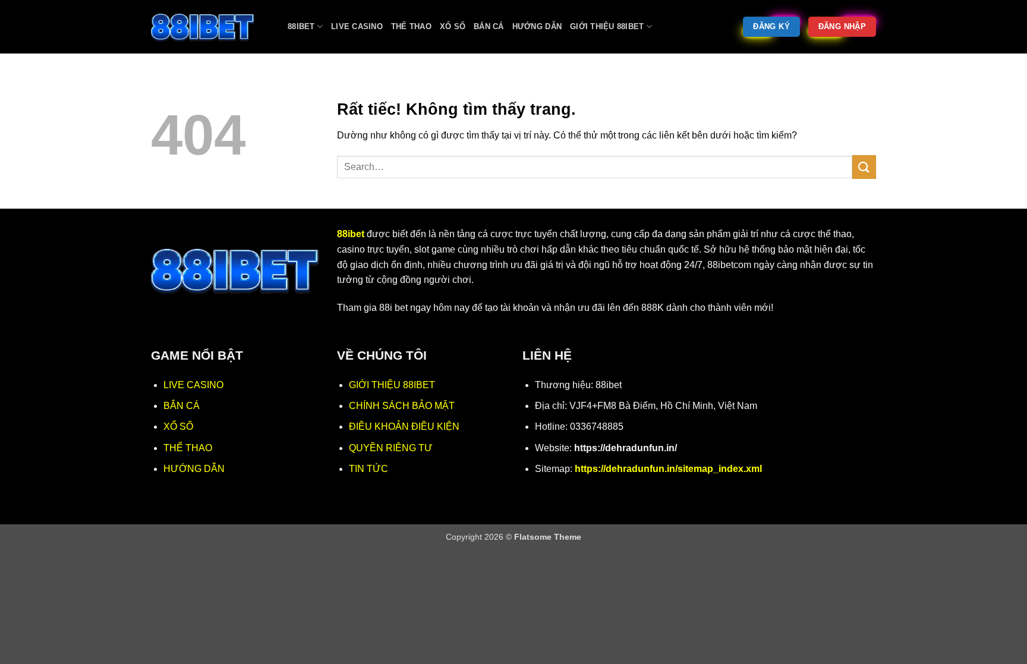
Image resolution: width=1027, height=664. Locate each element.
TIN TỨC (368, 469)
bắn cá (489, 26)
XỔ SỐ (178, 426)
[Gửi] (864, 166)
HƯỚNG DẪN (194, 469)
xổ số (452, 26)
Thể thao (411, 26)
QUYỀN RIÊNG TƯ (391, 448)
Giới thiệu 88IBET (607, 26)
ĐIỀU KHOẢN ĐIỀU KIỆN (404, 426)
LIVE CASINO (193, 385)
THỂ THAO (187, 448)
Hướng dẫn (537, 26)
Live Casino (357, 26)
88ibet (301, 26)
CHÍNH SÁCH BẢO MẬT (402, 406)
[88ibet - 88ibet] (210, 27)
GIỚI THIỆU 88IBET (392, 385)
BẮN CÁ (181, 406)
